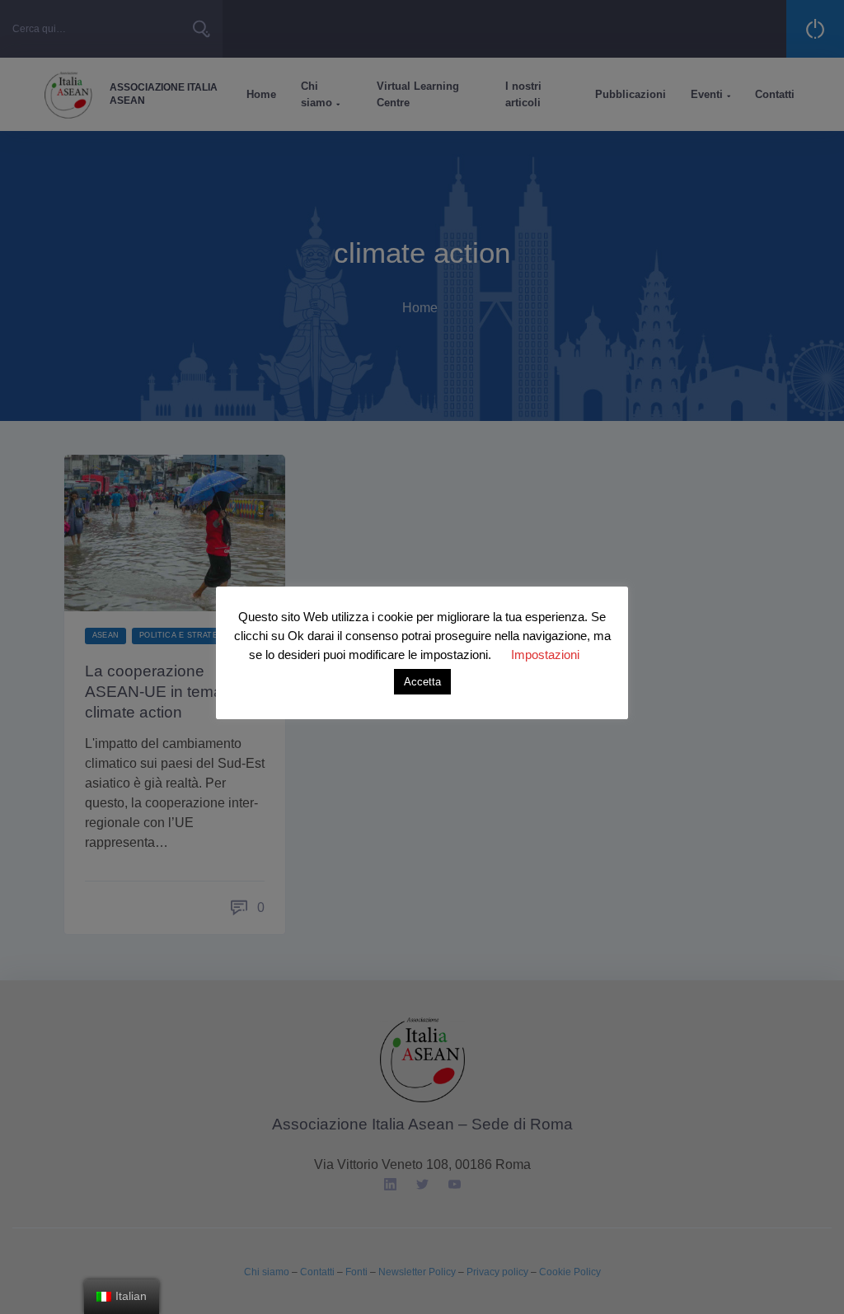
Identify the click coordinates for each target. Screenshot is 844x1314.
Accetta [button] (422, 682)
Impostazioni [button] (545, 655)
